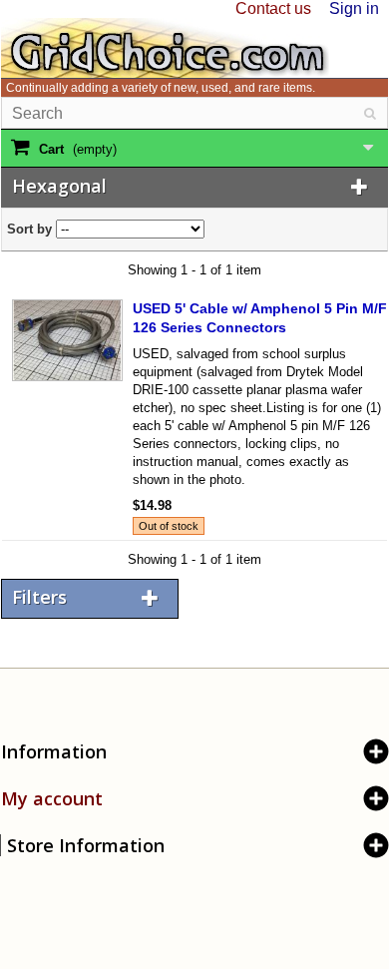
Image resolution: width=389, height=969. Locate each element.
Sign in (354, 8)
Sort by (29, 229)
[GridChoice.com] (165, 46)
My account (52, 798)
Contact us (273, 8)
